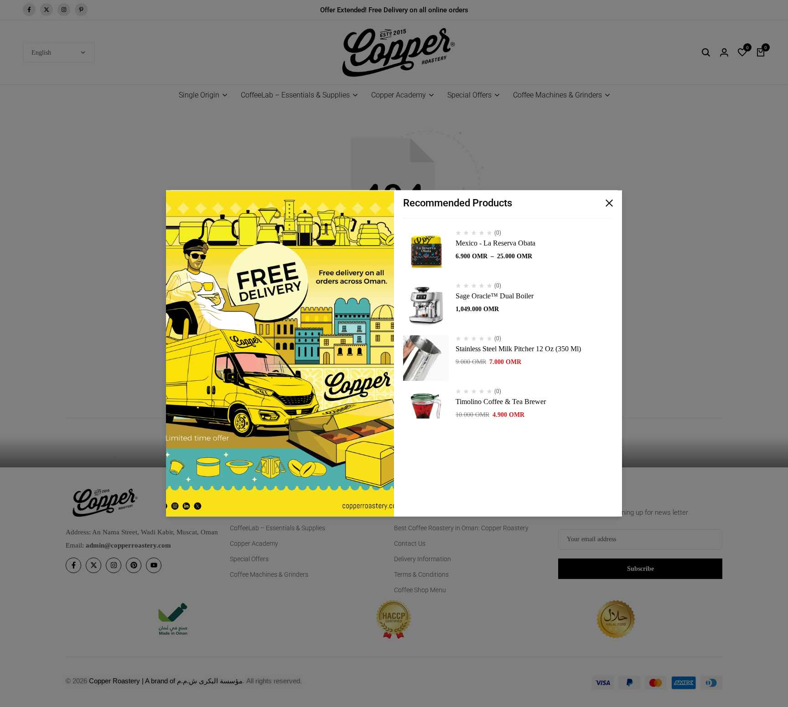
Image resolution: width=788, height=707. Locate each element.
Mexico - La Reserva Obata (495, 243)
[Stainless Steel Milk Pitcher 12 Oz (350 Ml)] (426, 358)
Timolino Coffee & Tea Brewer (501, 401)
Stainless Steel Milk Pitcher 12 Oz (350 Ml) (518, 349)
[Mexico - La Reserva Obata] (426, 252)
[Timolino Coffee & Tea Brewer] (426, 411)
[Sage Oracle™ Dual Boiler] (426, 305)
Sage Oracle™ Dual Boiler (495, 296)
